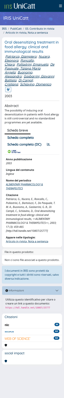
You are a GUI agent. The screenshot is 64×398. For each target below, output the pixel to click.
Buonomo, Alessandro (19, 74)
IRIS (4, 28)
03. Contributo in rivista (39, 28)
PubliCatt (16, 28)
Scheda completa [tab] (20, 137)
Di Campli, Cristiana (19, 82)
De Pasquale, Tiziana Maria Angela (29, 68)
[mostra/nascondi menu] (60, 6)
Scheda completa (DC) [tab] (24, 144)
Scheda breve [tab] (17, 130)
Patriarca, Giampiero (20, 56)
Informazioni (16, 290)
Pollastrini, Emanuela (32, 64)
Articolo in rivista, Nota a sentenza (27, 32)
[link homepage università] (20, 6)
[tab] (48, 144)
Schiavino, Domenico (35, 84)
